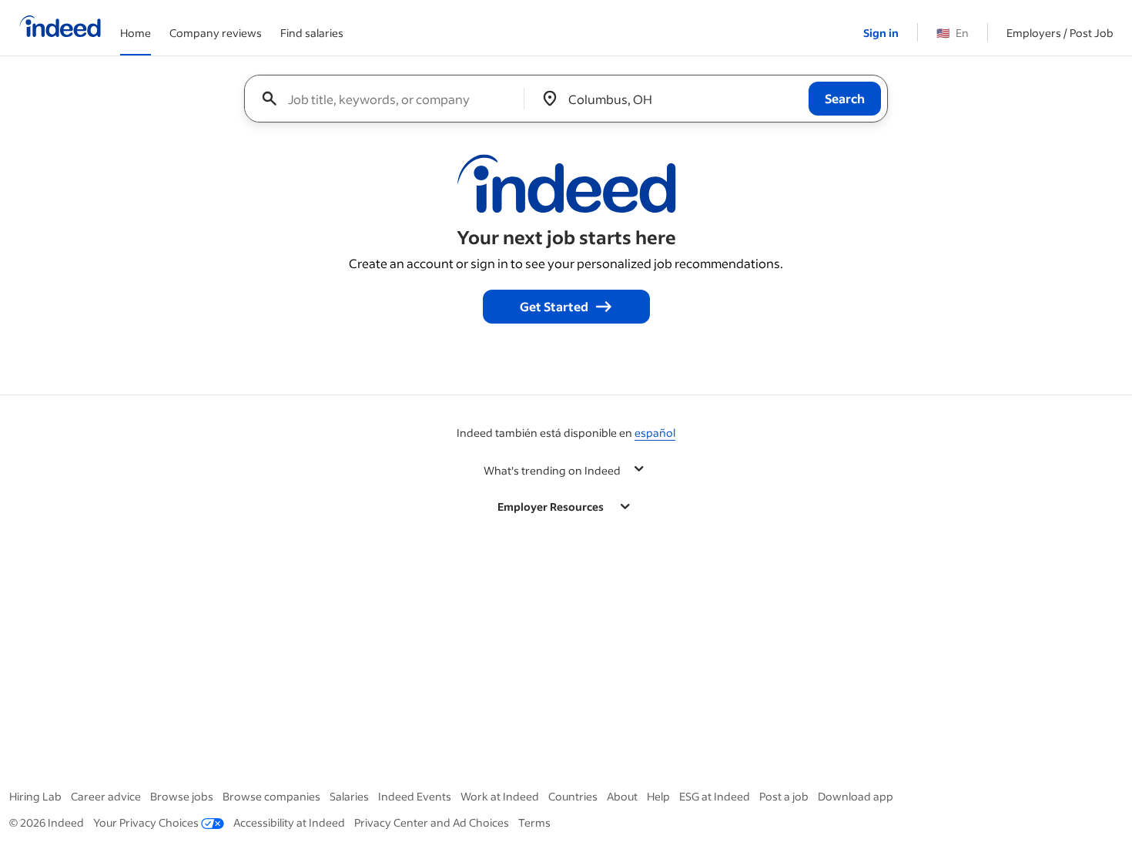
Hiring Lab (35, 796)
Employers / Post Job (1060, 32)
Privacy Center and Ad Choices (431, 822)
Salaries (349, 796)
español (655, 432)
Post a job (784, 796)
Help (658, 796)
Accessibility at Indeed (289, 822)
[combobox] (390, 99)
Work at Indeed (500, 796)
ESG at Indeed (714, 796)
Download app (855, 796)
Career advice (106, 796)
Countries (573, 796)
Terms (534, 822)
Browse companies (271, 796)
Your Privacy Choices (146, 822)
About (622, 796)
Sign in (881, 32)
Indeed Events (414, 796)
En (952, 32)
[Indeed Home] (60, 27)
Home (135, 32)
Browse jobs (181, 796)
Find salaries (311, 32)
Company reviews (215, 32)
